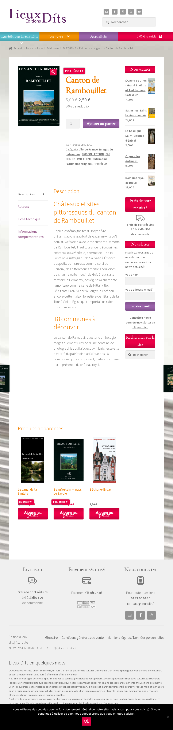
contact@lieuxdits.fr (141, 603)
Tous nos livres (34, 48)
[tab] (33, 194)
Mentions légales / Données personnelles (136, 637)
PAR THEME (69, 48)
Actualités (98, 36)
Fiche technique (29, 219)
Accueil (18, 48)
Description (26, 194)
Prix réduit (100, 164)
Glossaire (51, 637)
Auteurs (23, 206)
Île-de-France (89, 149)
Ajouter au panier (101, 123)
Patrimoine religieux (91, 48)
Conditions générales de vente (83, 637)
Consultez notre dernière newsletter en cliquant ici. (140, 322)
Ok (86, 721)
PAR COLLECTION (93, 154)
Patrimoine (52, 48)
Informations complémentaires (31, 234)
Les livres (55, 37)
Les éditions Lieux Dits (19, 36)
